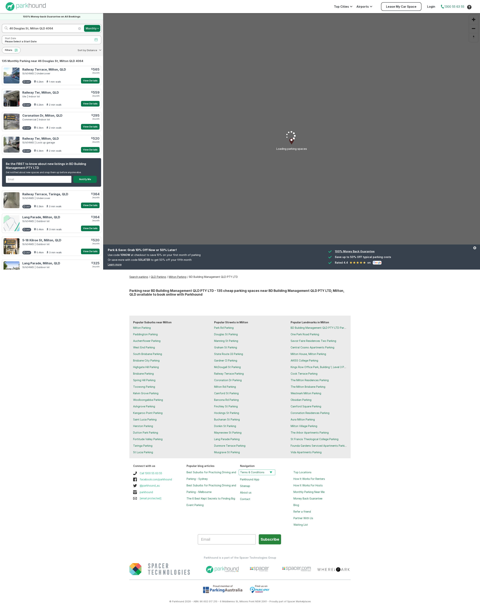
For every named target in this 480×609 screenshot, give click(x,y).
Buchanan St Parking (227, 419)
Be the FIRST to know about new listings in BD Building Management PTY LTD (46, 166)
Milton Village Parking (304, 426)
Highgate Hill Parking (146, 367)
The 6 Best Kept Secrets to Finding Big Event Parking (211, 502)
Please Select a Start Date (21, 41)
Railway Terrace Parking (229, 373)
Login (431, 6)
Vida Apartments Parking (306, 452)
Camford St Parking (226, 393)
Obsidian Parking (301, 399)
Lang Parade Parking (227, 439)
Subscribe (270, 539)
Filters (8, 50)
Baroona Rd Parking (226, 399)
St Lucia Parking (143, 452)
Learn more (115, 264)
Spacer (291, 601)
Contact (245, 499)
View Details (90, 80)
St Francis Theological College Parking (314, 439)
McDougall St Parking (227, 367)
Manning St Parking (226, 340)
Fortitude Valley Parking (148, 439)
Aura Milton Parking (303, 419)
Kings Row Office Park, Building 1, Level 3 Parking (321, 367)
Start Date (10, 38)
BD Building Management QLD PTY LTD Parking (320, 327)
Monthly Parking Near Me (309, 491)
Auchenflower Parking (146, 340)
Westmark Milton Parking (306, 393)
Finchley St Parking (226, 406)
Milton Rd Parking (225, 386)
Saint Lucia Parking (145, 419)
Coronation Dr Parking (228, 380)
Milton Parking (142, 327)
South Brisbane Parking (147, 354)
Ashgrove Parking (144, 406)
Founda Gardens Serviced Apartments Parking (319, 445)
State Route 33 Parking (228, 354)
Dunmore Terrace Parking (229, 445)
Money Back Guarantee (307, 498)
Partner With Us (303, 518)
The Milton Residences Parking (310, 380)
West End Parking (144, 347)
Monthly (91, 28)
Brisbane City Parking (146, 360)
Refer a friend (302, 511)
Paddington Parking (145, 334)
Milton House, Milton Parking (308, 354)
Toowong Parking (144, 386)
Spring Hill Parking (144, 380)
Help (469, 7)
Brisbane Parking (143, 373)
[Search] (5, 28)
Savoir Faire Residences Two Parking (313, 340)
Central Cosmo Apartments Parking (312, 347)
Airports (362, 6)
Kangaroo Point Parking (148, 412)
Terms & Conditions (252, 472)
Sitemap (245, 485)
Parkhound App (249, 479)
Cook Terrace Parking (304, 373)
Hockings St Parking (226, 412)
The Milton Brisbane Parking (308, 386)
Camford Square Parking (306, 406)
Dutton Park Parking (145, 432)
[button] (89, 50)
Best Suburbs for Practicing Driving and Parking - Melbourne (211, 488)
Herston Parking (143, 426)
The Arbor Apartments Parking (310, 432)
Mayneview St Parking (228, 432)
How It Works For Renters (309, 478)
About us (245, 492)
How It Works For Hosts (308, 485)
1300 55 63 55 (454, 6)
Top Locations (302, 472)
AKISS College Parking (304, 360)
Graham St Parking (225, 347)
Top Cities (341, 6)
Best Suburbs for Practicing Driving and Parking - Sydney (211, 475)
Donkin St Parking (225, 426)
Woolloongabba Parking (148, 399)
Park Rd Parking (224, 327)
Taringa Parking (142, 445)
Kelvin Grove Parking (145, 393)
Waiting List (300, 524)
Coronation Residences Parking (310, 412)
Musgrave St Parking (227, 452)
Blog (296, 505)
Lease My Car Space (401, 6)
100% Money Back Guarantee (355, 251)
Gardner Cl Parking (225, 360)
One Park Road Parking (305, 334)
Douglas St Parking (226, 334)
